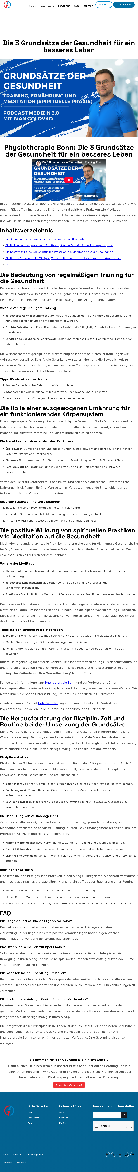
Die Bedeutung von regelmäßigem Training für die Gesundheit (46, 239)
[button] (33, 6)
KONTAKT (88, 6)
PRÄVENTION (64, 6)
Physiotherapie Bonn (60, 682)
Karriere (63, 1123)
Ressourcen (33, 1117)
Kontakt (63, 1117)
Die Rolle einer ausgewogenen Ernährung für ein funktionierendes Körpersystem (59, 245)
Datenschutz (8, 1162)
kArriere (104, 5)
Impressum (22, 1162)
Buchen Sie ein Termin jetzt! (69, 1085)
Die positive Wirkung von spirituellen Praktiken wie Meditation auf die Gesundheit (59, 252)
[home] (7, 4)
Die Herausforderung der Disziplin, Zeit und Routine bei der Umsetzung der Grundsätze (63, 258)
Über (30, 1112)
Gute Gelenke (48, 703)
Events (31, 1123)
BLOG (77, 6)
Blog (61, 1112)
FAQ (7, 265)
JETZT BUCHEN (123, 5)
